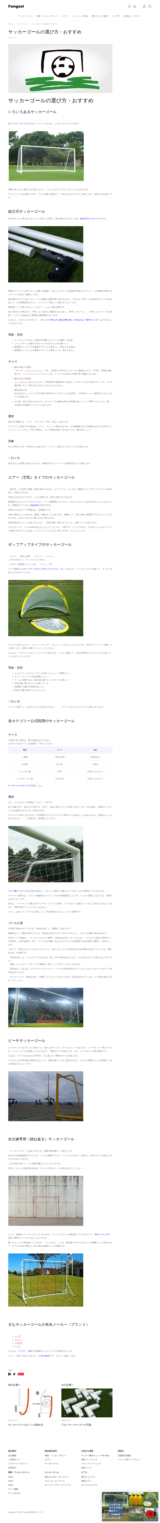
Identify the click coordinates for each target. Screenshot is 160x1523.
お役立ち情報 (87, 1451)
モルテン (18, 1340)
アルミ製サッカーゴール (19, 891)
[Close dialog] (155, 1495)
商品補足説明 (51, 1451)
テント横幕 (13, 1489)
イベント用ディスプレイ (129, 1459)
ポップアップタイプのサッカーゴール (41, 569)
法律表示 (12, 1468)
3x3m (10, 1477)
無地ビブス (86, 1481)
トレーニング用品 (80, 16)
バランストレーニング (91, 1463)
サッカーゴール (26, 16)
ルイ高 (17, 1336)
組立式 (17, 393)
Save (21, 1374)
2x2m (10, 1485)
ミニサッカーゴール (33, 370)
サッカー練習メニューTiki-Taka (95, 1455)
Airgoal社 (34, 505)
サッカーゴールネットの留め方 (25, 1424)
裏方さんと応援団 (100, 16)
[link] (130, 1506)
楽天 (30, 1351)
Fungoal (46, 1356)
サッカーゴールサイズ (18, 786)
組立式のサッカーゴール (91, 219)
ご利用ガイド (14, 1459)
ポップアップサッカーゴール (58, 1485)
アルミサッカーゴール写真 (76, 1424)
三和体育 (18, 1343)
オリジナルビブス (89, 1485)
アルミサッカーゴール (55, 1481)
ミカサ (17, 1346)
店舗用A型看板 (124, 1455)
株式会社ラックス (37, 1512)
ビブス (65, 16)
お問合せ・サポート (132, 16)
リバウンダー (104, 1234)
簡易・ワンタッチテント (47, 16)
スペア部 (116, 16)
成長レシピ (86, 1468)
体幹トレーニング (89, 1459)
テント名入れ (14, 1493)
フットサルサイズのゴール (26, 382)
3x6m (10, 1481)
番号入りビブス (88, 1477)
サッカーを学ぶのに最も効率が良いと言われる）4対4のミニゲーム (71, 320)
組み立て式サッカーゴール (57, 1477)
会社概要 (12, 1455)
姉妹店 (121, 1451)
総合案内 (12, 1451)
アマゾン (22, 1351)
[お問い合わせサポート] (148, 6)
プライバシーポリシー (18, 1463)
